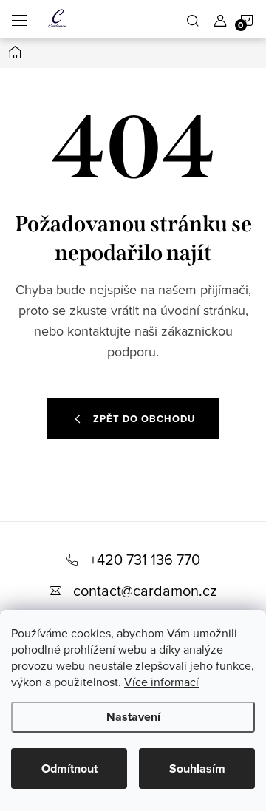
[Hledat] (193, 19)
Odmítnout (69, 768)
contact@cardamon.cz (144, 590)
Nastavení (133, 716)
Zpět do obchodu (144, 419)
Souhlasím (197, 768)
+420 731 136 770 (144, 559)
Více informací (161, 681)
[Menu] (19, 19)
